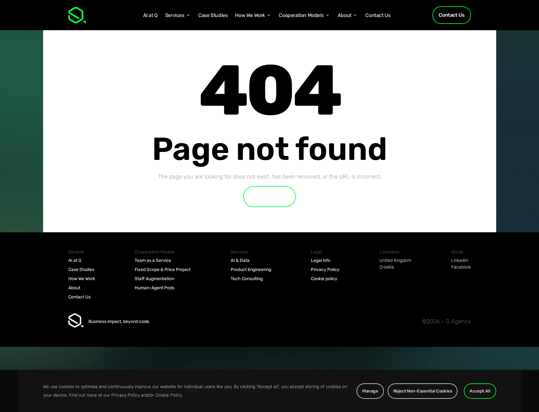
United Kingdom (395, 260)
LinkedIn (459, 260)
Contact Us (451, 15)
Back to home (269, 196)
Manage (370, 391)
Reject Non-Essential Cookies (422, 391)
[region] (269, 391)
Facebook (461, 267)
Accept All (479, 391)
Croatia (386, 267)
